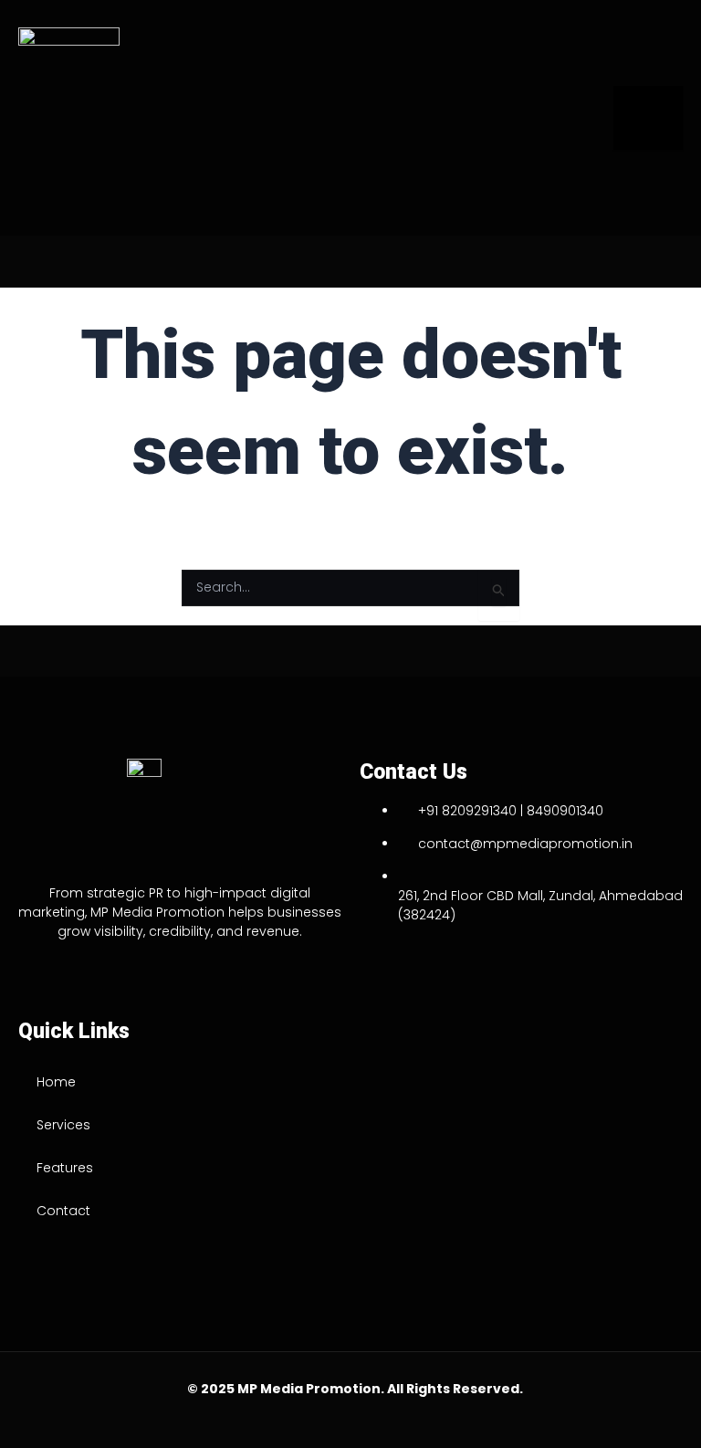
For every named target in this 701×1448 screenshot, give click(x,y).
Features (65, 1168)
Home (56, 1082)
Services (63, 1125)
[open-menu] (648, 118)
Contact (63, 1210)
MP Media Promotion (309, 1389)
